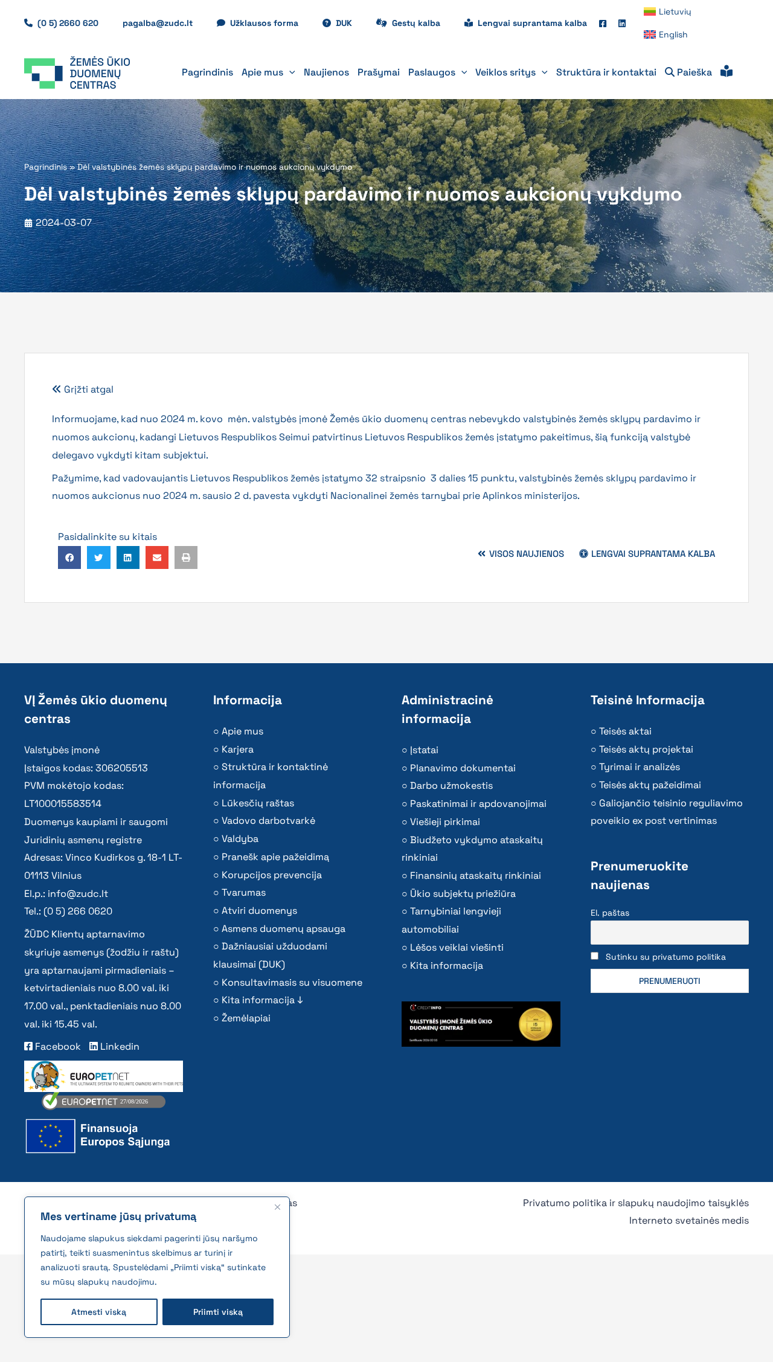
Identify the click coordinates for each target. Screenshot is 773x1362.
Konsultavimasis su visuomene (292, 982)
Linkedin (119, 1046)
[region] (157, 1267)
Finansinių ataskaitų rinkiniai (475, 875)
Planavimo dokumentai (463, 768)
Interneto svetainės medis (689, 1220)
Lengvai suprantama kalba (532, 23)
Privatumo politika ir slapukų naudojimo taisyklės (636, 1203)
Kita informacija (446, 965)
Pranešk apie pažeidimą (275, 856)
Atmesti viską (98, 1311)
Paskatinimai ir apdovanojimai (478, 803)
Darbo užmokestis (451, 785)
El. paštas (610, 912)
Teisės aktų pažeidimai (650, 785)
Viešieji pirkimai (445, 821)
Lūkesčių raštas (258, 803)
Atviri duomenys (259, 910)
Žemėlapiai (246, 1018)
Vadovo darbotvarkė (268, 820)
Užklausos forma (270, 23)
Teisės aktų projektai (646, 749)
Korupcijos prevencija (272, 875)
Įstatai (424, 750)
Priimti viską (218, 1311)
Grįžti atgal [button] (88, 389)
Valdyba (240, 838)
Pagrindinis (45, 167)
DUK (350, 23)
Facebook (57, 1046)
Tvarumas (244, 892)
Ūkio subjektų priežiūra (463, 893)
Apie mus (242, 731)
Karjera (238, 749)
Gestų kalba (422, 23)
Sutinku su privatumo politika (666, 956)
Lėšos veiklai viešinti (457, 947)
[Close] (277, 1207)
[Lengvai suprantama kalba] (726, 72)
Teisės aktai (625, 731)
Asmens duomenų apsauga (283, 928)
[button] (289, 72)
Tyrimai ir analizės (639, 766)
